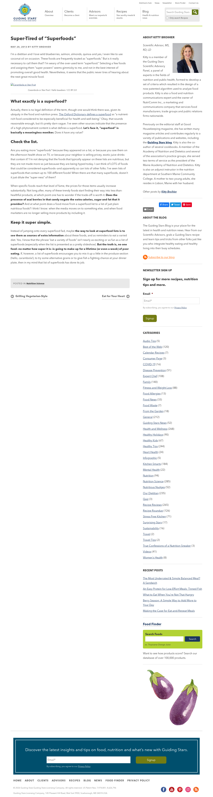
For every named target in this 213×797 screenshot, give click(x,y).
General (148, 417)
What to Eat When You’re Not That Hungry (168, 594)
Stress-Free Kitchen (154, 516)
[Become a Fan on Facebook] (163, 791)
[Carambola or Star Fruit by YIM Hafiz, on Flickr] (23, 84)
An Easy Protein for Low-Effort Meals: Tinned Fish (172, 588)
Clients (71, 13)
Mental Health (151, 469)
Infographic (150, 458)
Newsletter (167, 3)
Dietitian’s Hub (145, 3)
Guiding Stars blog (159, 142)
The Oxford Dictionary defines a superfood (85, 114)
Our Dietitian (151, 493)
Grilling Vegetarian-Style (31, 296)
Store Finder (180, 3)
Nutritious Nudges (154, 487)
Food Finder (152, 624)
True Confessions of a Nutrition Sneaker (167, 545)
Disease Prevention (154, 370)
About (49, 13)
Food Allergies (152, 393)
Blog (150, 14)
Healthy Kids (150, 440)
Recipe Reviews (152, 504)
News (157, 3)
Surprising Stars (152, 522)
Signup (150, 318)
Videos (147, 551)
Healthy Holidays (153, 434)
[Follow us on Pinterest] (180, 791)
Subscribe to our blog (161, 257)
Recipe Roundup (153, 510)
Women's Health (153, 557)
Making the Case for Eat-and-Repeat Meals (169, 610)
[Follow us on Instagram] (188, 791)
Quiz (145, 499)
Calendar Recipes (153, 352)
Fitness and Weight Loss (157, 387)
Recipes (125, 14)
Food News (150, 399)
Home (17, 780)
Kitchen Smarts (152, 464)
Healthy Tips (150, 446)
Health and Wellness (155, 428)
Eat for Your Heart (113, 296)
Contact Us (193, 3)
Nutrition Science (35, 283)
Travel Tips (149, 540)
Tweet (177, 204)
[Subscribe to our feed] (196, 791)
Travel (146, 534)
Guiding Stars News (155, 422)
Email (150, 209)
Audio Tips (149, 341)
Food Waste (150, 405)
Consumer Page (152, 358)
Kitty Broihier (41, 46)
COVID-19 (149, 364)
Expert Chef (150, 376)
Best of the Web (152, 346)
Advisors (98, 14)
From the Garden (153, 411)
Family (147, 382)
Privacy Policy (180, 307)
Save (188, 204)
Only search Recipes (179, 18)
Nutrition (148, 475)
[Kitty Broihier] (187, 72)
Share (165, 204)
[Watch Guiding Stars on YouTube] (171, 791)
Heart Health (150, 452)
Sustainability (151, 528)
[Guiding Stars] (25, 20)
